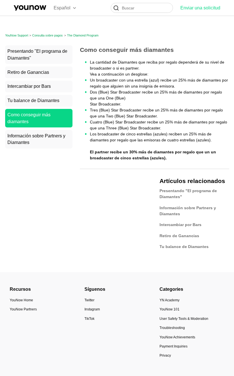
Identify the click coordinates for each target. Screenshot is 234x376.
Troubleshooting (172, 328)
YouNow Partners (23, 309)
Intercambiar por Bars (29, 86)
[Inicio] (30, 8)
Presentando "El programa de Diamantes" (37, 54)
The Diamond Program (82, 35)
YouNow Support (16, 35)
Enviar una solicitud (200, 7)
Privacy (165, 355)
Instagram (92, 309)
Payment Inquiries (173, 346)
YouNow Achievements (177, 337)
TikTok (89, 319)
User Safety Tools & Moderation (184, 319)
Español (62, 7)
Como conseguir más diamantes (29, 118)
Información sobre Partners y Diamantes (36, 139)
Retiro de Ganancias (28, 72)
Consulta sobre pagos (47, 35)
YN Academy (169, 300)
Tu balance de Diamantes (33, 100)
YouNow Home (21, 300)
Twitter (89, 300)
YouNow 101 (169, 309)
